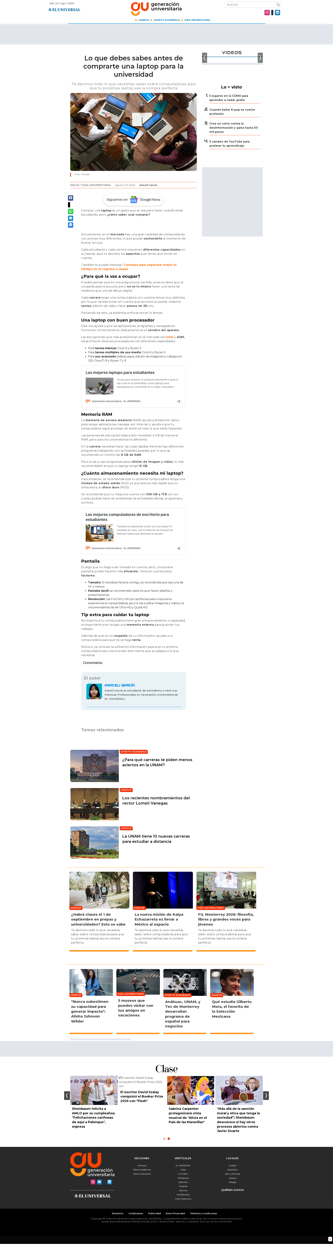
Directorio (117, 1213)
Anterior (67, 1095)
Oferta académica (142, 1169)
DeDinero (183, 1182)
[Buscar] (277, 5)
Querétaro (232, 1169)
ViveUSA (183, 1186)
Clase (183, 1169)
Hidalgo (232, 1182)
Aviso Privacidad (175, 1213)
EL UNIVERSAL (183, 1165)
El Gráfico (183, 1173)
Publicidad (154, 1213)
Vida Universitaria (197, 20)
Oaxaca (232, 1178)
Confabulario (183, 1194)
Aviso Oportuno (183, 1198)
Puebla (232, 1165)
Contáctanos (136, 1213)
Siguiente (266, 1095)
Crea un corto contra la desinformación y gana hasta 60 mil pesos (233, 128)
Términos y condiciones (203, 1213)
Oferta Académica (167, 20)
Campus (143, 20)
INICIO (74, 185)
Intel (170, 337)
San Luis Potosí (232, 1173)
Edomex (183, 1190)
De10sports (183, 1178)
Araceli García (148, 185)
